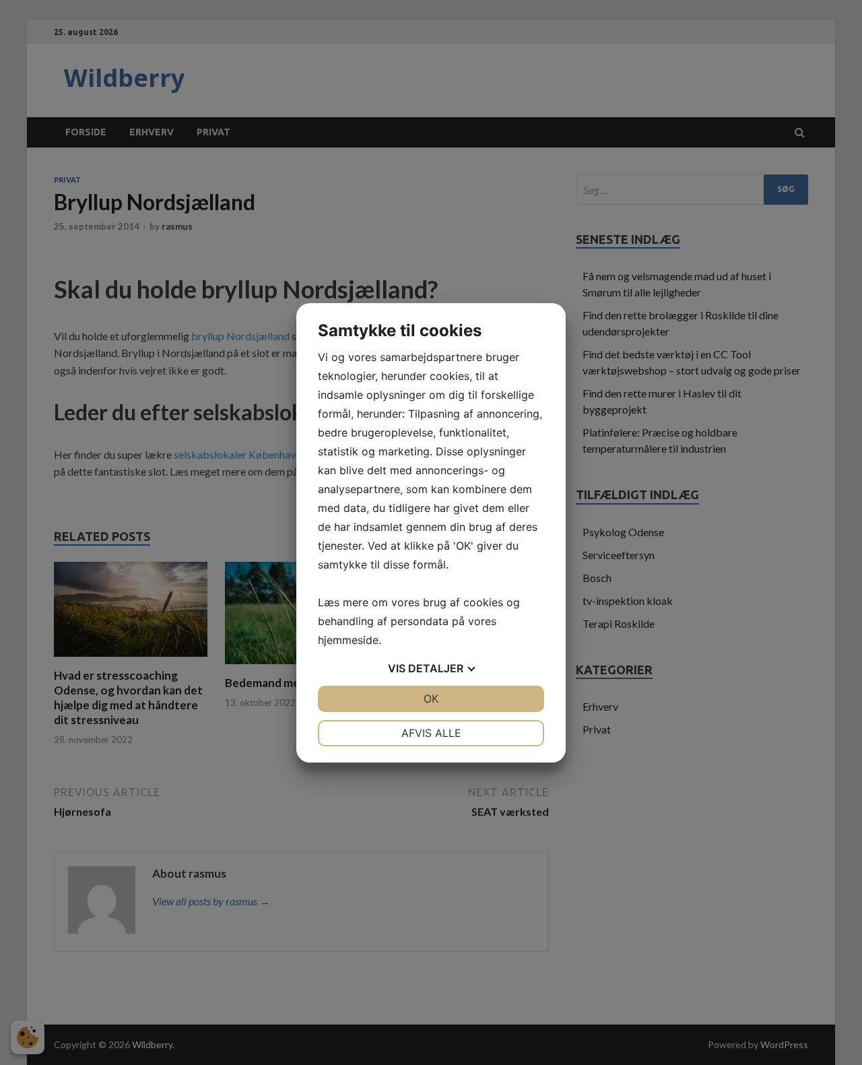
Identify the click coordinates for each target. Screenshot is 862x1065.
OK (431, 698)
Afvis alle (431, 733)
